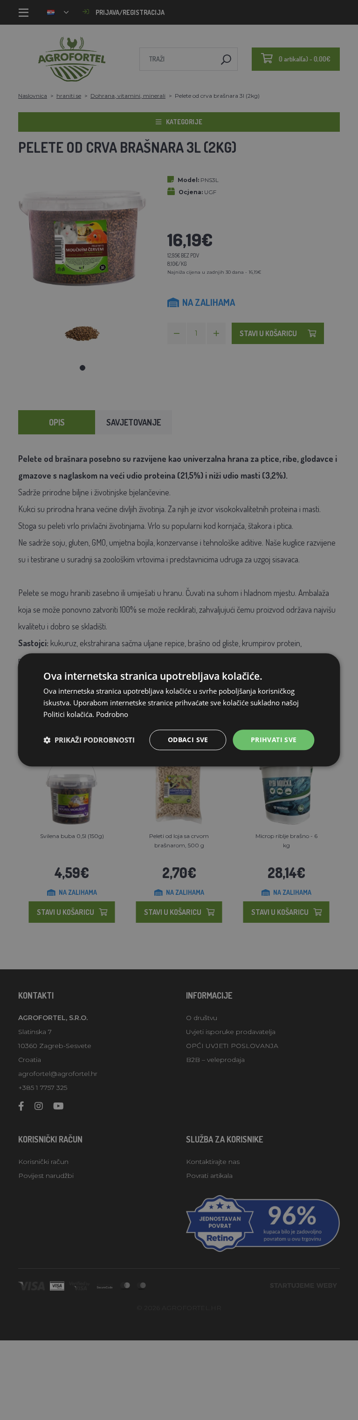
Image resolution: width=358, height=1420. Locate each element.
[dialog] (179, 709)
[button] (89, 740)
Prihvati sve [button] (274, 739)
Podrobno (112, 714)
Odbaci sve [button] (188, 739)
